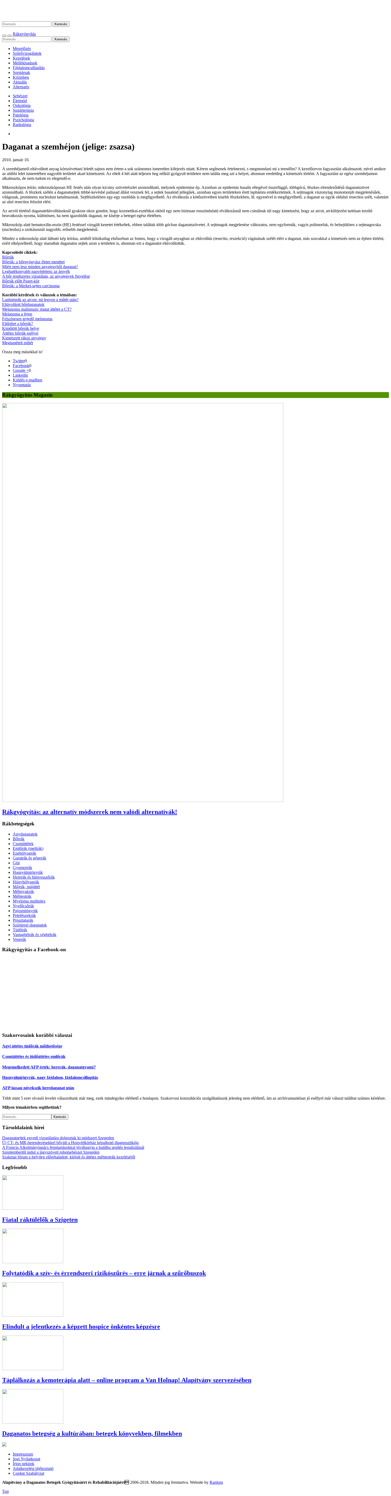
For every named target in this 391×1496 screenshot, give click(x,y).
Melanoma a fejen (17, 314)
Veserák (19, 939)
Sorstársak (21, 72)
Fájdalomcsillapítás (29, 67)
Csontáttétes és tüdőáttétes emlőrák (33, 1056)
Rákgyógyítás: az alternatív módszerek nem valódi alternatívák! (89, 811)
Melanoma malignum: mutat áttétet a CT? (37, 309)
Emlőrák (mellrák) (28, 848)
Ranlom (216, 1482)
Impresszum (23, 1454)
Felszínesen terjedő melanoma (27, 319)
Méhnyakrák (23, 891)
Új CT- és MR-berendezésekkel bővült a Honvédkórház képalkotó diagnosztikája (70, 1142)
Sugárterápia (23, 110)
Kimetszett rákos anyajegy (24, 338)
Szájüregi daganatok (30, 925)
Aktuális (20, 82)
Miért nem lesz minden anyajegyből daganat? (40, 266)
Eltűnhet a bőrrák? (17, 323)
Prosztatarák (23, 920)
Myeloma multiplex (29, 901)
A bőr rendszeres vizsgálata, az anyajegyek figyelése (46, 276)
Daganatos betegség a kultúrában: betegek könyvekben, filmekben (92, 1433)
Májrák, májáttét (26, 886)
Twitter (19, 361)
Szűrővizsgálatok (27, 53)
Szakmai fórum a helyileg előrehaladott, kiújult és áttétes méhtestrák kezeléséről (68, 1157)
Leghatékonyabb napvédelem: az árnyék (36, 271)
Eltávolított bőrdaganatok (23, 304)
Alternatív (21, 87)
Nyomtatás (22, 385)
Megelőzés (22, 48)
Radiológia (22, 124)
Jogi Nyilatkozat (26, 1459)
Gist (16, 863)
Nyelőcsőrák (23, 906)
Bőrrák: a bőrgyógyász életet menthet (33, 262)
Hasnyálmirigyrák (28, 872)
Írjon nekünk (23, 1463)
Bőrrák (8, 257)
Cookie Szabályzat (28, 1473)
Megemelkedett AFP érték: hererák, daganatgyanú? (49, 1067)
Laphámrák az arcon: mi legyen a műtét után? (40, 299)
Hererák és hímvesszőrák (34, 877)
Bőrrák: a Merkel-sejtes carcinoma (31, 286)
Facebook (21, 365)
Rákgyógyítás (195, 10)
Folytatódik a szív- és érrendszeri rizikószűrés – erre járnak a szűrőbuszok (104, 1273)
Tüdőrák (20, 930)
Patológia (20, 115)
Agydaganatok (25, 834)
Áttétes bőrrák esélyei (20, 333)
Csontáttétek (23, 843)
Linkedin (20, 375)
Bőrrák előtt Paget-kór (20, 281)
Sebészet (20, 96)
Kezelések (21, 58)
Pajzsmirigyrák (25, 910)
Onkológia (22, 105)
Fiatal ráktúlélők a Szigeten (40, 1219)
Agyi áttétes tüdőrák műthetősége (32, 1046)
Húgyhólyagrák (26, 882)
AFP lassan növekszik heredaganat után (38, 1088)
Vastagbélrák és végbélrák (34, 934)
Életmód (20, 100)
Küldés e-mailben (27, 380)
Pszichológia (23, 120)
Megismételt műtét (17, 342)
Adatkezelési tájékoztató (33, 1468)
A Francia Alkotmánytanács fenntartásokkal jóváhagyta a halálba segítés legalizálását (73, 1147)
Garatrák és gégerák (29, 858)
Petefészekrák (24, 915)
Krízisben (21, 77)
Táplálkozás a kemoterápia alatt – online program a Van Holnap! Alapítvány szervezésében (126, 1380)
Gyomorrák (22, 867)
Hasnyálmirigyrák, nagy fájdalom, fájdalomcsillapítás (50, 1077)
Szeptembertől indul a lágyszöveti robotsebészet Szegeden (50, 1152)
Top (5, 1491)
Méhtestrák (22, 896)
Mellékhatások (25, 63)
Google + (21, 370)
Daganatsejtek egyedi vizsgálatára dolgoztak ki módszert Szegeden (58, 1138)
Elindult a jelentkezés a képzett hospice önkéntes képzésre (81, 1326)
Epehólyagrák (24, 853)
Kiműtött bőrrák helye (20, 328)
